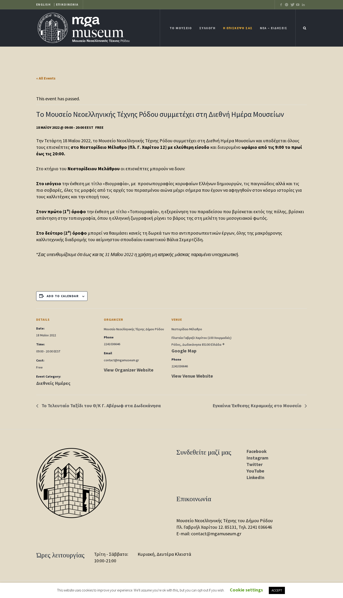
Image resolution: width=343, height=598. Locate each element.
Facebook (256, 451)
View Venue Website (192, 376)
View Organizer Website (129, 370)
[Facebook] (281, 4)
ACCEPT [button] (277, 590)
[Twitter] (286, 4)
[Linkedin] (303, 4)
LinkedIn (255, 477)
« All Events (46, 78)
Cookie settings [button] (246, 590)
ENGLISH (43, 5)
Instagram (257, 458)
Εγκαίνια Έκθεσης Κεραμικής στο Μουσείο (257, 405)
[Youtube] (297, 4)
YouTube (255, 471)
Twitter (254, 464)
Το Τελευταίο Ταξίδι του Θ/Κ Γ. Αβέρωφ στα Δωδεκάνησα (101, 405)
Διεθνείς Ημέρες (53, 383)
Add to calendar (63, 296)
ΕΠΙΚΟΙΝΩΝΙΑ (67, 5)
